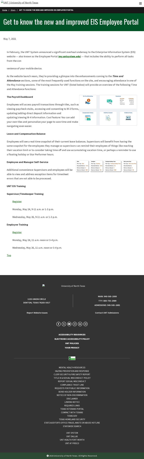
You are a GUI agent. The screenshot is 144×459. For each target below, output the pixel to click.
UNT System (72, 433)
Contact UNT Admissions (107, 312)
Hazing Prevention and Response (72, 371)
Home (4, 10)
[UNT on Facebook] (58, 324)
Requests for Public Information (72, 388)
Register (17, 201)
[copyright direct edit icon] (48, 455)
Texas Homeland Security (72, 419)
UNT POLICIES (72, 343)
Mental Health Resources (72, 367)
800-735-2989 (109, 300)
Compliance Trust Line (72, 385)
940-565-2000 (110, 296)
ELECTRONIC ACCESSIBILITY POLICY (72, 339)
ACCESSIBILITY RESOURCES (72, 334)
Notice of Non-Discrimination (72, 395)
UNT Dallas (72, 436)
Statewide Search (72, 426)
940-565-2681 (113, 305)
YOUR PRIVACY (72, 347)
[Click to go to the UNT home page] (19, 3)
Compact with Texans (72, 412)
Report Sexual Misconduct (72, 381)
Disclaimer (72, 398)
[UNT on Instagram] (75, 324)
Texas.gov (72, 415)
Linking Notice (72, 402)
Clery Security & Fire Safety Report (72, 374)
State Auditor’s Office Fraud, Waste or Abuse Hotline (72, 422)
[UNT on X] (64, 324)
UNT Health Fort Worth (72, 439)
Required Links (72, 405)
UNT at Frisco (72, 443)
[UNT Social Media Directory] (85, 324)
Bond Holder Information (72, 391)
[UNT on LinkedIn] (80, 324)
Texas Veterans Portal (72, 409)
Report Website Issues (37, 312)
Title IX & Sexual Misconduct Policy (72, 378)
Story (13, 10)
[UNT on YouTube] (69, 324)
